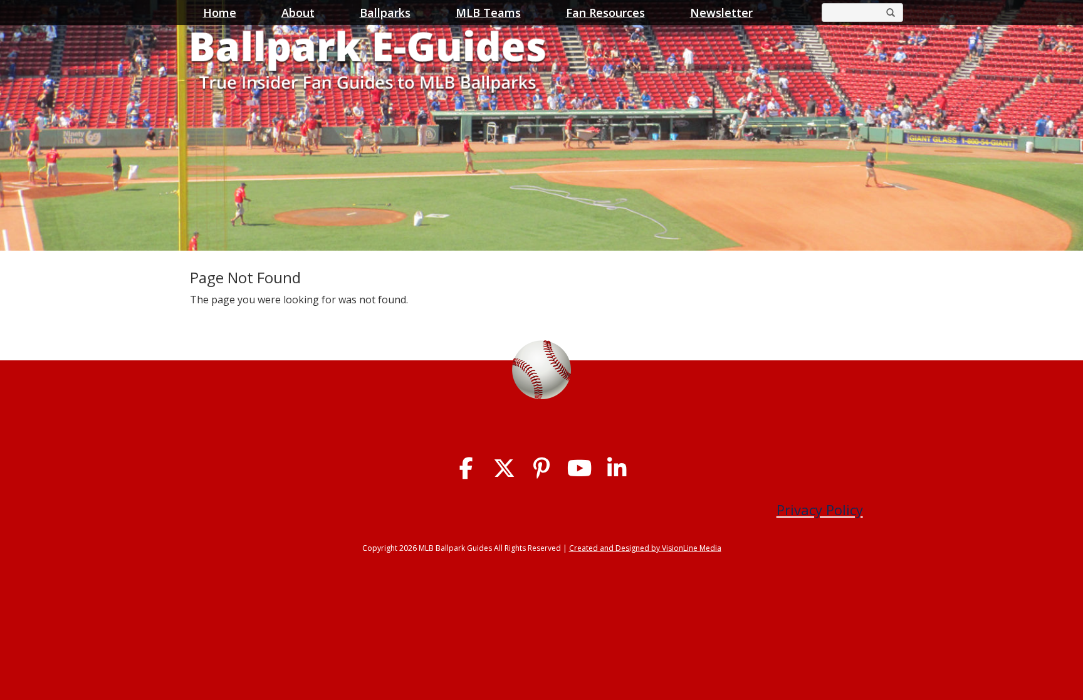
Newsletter (721, 12)
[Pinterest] (541, 468)
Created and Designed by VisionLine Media (645, 548)
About (298, 12)
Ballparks (385, 12)
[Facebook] (466, 468)
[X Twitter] (504, 468)
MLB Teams (488, 12)
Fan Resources (605, 12)
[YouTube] (579, 468)
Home (219, 12)
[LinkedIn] (617, 468)
